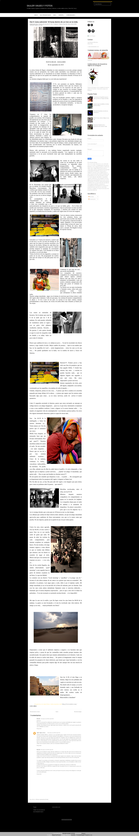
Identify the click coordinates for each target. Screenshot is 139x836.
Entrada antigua (77, 711)
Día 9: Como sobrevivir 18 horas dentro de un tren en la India (54, 22)
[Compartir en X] (33, 706)
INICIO (36, 15)
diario (66, 24)
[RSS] (98, 25)
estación (72, 24)
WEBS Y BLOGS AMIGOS (39, 810)
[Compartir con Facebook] (34, 706)
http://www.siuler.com (93, 165)
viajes (41, 25)
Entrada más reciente (35, 711)
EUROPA (61, 15)
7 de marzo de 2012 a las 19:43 (47, 718)
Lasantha (73, 835)
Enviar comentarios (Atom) (42, 799)
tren (39, 25)
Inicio (57, 711)
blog (64, 24)
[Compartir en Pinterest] (36, 706)
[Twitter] (92, 25)
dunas (69, 24)
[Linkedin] (104, 25)
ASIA (55, 15)
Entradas (91, 196)
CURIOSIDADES (71, 15)
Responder (39, 728)
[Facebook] (89, 25)
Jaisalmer (36, 25)
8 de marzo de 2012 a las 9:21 (47, 749)
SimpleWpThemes (56, 835)
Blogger (84, 833)
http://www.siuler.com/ (69, 704)
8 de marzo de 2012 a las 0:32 (53, 732)
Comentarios (92, 199)
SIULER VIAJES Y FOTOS (39, 5)
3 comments (55, 24)
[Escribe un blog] (31, 706)
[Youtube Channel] (95, 25)
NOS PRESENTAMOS (45, 15)
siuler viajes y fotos (41, 732)
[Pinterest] (101, 25)
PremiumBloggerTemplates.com (84, 835)
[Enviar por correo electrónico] (30, 706)
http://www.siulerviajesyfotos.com (95, 164)
